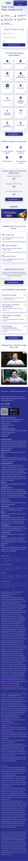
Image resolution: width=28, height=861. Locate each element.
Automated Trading (18, 523)
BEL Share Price (4, 499)
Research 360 (4, 484)
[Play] (14, 359)
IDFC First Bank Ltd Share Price (11, 493)
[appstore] (14, 409)
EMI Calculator (17, 471)
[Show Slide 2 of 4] (13, 219)
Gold (8, 521)
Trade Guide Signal (13, 484)
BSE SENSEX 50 (11, 461)
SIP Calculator (4, 465)
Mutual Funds (13, 441)
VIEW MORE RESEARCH (12, 282)
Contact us (4, 514)
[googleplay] (14, 413)
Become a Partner (5, 508)
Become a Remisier (17, 510)
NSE (4, 538)
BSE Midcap (3, 460)
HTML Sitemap (12, 551)
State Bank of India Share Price (8, 491)
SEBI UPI (19, 4)
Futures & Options (5, 519)
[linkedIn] (9, 404)
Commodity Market (13, 452)
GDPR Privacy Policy (15, 547)
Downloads (23, 547)
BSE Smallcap (21, 458)
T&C (4, 41)
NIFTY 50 (3, 458)
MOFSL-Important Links (18, 538)
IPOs (12, 519)
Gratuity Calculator (6, 474)
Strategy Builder (5, 486)
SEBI (7, 538)
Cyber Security (4, 551)
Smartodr (3, 549)
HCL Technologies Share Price (11, 495)
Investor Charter (5, 547)
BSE (2, 538)
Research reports (5, 502)
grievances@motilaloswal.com (8, 685)
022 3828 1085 (4, 427)
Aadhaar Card (12, 534)
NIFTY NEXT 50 (10, 460)
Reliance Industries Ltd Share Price (16, 497)
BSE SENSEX (8, 458)
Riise (24, 484)
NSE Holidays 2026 (5, 527)
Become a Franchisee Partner (18, 508)
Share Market (4, 452)
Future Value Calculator (21, 473)
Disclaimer (13, 540)
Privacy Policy (21, 549)
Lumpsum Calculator (12, 469)
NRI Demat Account (22, 441)
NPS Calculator (15, 478)
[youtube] (6, 404)
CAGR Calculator (22, 469)
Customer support (21, 514)
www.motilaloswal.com (12, 850)
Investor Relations (5, 540)
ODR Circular (14, 549)
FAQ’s (8, 514)
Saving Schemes (21, 534)
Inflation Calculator (5, 478)
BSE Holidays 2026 (15, 527)
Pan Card (6, 534)
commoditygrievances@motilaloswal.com (11, 723)
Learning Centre (14, 502)
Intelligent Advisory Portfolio (8, 443)
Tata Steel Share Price (18, 489)
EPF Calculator (10, 473)
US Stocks (18, 443)
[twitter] (4, 404)
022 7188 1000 (4, 436)
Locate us (13, 514)
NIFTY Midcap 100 (19, 460)
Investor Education (5, 541)
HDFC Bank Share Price (6, 489)
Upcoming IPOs (4, 441)
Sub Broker (3, 521)
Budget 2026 (4, 517)
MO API (20, 484)
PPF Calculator (15, 474)
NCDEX (10, 538)
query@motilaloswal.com (7, 425)
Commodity (16, 521)
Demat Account (19, 517)
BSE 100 (5, 461)
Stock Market (11, 517)
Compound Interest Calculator (8, 467)
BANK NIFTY (15, 458)
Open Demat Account (19, 1)
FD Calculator (12, 465)
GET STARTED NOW (13, 134)
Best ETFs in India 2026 (16, 530)
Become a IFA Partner (6, 510)
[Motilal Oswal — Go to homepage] (7, 3)
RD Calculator (19, 465)
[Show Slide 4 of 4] (15, 219)
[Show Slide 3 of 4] (14, 219)
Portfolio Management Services (18, 445)
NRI (11, 521)
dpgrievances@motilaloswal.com (9, 687)
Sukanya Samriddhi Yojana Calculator (16, 476)
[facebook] (2, 404)
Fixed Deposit (4, 446)
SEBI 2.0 (8, 549)
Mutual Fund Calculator (7, 471)
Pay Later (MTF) (12, 446)
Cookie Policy (20, 540)
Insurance (10, 448)
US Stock (23, 519)
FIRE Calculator (10, 480)
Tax (2, 534)
